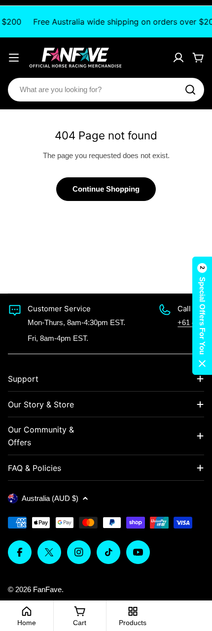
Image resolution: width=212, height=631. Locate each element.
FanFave (47, 589)
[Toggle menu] (14, 58)
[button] (202, 316)
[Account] (178, 58)
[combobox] (106, 89)
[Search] (190, 90)
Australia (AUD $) (50, 498)
